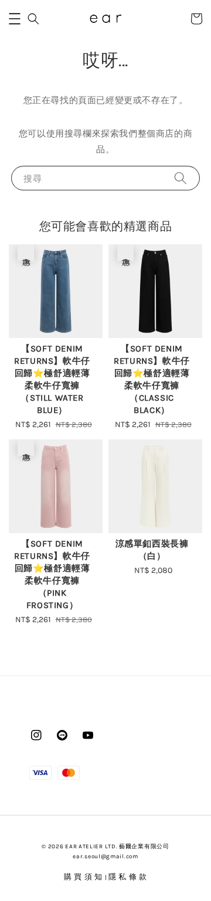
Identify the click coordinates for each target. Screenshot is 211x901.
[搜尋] (180, 177)
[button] (15, 19)
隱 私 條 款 (127, 876)
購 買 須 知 (84, 876)
